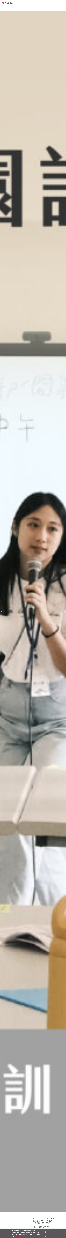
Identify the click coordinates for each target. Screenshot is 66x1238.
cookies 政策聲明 (19, 1236)
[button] (62, 3)
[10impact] (33, 611)
